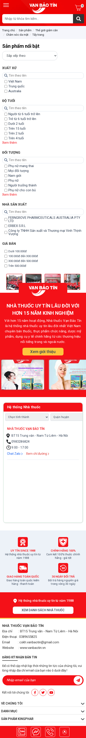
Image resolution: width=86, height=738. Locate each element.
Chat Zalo (14, 453)
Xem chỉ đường (37, 453)
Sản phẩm (25, 30)
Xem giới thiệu (43, 351)
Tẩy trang (38, 34)
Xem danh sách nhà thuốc (43, 610)
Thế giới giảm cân (47, 30)
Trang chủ (8, 30)
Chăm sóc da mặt (17, 34)
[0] (78, 7)
